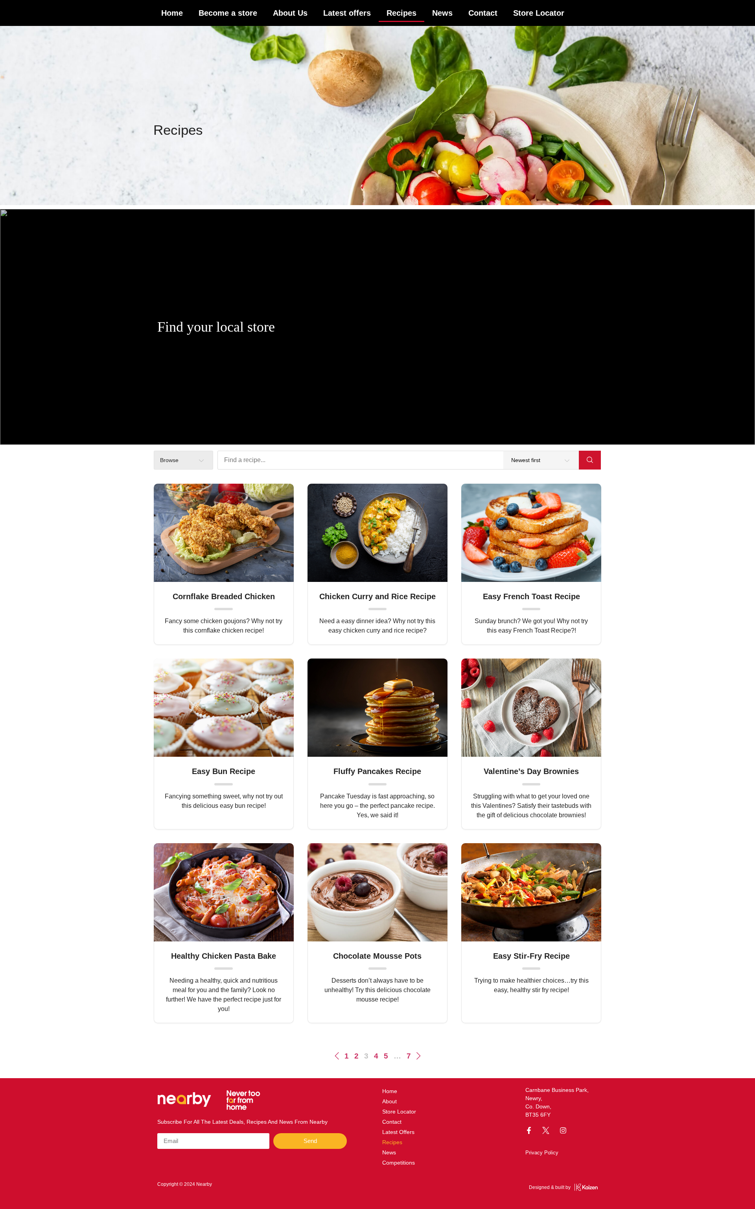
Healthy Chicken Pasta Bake (223, 956)
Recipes (401, 13)
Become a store (228, 13)
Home (172, 13)
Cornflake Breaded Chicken (224, 596)
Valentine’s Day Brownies (531, 771)
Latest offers (347, 13)
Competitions (398, 1162)
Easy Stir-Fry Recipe (531, 956)
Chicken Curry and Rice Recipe (377, 596)
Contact (482, 13)
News (442, 13)
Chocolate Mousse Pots (377, 956)
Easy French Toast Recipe (531, 596)
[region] (377, 327)
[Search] (590, 460)
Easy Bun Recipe (223, 771)
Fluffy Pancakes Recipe (377, 771)
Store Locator (538, 13)
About (389, 1101)
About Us (290, 13)
